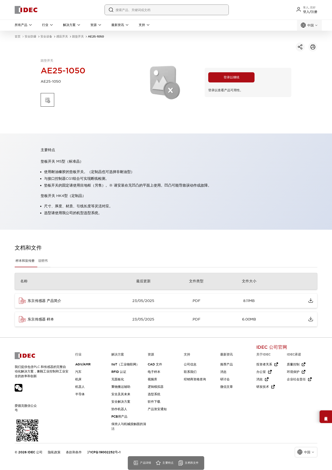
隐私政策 (54, 452)
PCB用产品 (119, 416)
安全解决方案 (120, 402)
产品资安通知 (157, 409)
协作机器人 (119, 409)
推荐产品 (226, 364)
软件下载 (154, 402)
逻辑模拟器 (156, 387)
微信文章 (226, 387)
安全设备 (46, 36)
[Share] (300, 46)
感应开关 (62, 36)
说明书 (43, 261)
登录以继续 (231, 77)
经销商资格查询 (195, 379)
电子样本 (154, 372)
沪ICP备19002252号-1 (104, 452)
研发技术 (262, 387)
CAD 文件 (155, 364)
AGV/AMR (83, 364)
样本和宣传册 (25, 261)
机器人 (80, 387)
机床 (78, 379)
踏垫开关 (78, 36)
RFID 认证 (118, 372)
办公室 (261, 372)
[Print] (312, 46)
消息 (223, 372)
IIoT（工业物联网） (125, 364)
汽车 (78, 372)
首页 (18, 36)
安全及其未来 (120, 394)
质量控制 (293, 364)
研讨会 (225, 379)
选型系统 (154, 394)
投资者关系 (264, 364)
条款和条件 (74, 452)
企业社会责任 (296, 379)
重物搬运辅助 (120, 387)
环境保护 (293, 372)
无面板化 (117, 379)
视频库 (152, 379)
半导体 (80, 394)
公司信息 (190, 364)
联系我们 (190, 372)
